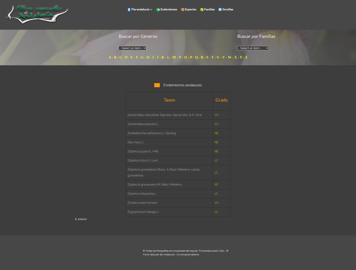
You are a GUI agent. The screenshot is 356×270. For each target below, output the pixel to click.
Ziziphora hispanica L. (142, 193)
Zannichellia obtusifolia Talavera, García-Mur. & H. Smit (165, 115)
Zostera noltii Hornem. (143, 202)
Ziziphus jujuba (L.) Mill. (143, 151)
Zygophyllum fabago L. (144, 212)
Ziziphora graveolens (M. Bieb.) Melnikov (155, 184)
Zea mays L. (136, 142)
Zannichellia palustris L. (143, 124)
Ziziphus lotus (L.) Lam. (143, 160)
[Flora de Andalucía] (37, 14)
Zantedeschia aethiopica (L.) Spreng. (152, 133)
